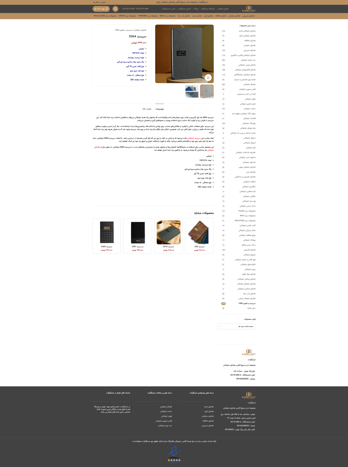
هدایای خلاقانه (250, 40)
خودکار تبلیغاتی (250, 84)
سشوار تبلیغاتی (250, 138)
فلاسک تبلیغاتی (249, 118)
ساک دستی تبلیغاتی (248, 206)
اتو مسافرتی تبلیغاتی (248, 191)
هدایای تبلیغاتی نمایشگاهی (245, 74)
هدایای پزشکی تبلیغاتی (247, 279)
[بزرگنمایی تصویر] (208, 77)
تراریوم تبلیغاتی (250, 254)
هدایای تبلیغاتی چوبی (247, 167)
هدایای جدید (209, 406)
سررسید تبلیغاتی (193, 138)
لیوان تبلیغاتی (250, 99)
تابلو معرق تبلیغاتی (248, 264)
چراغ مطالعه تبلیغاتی (247, 235)
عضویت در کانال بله (99, 2)
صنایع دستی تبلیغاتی (247, 157)
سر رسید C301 (137, 246)
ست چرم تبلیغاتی (165, 425)
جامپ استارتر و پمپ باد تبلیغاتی (243, 133)
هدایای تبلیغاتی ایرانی (247, 298)
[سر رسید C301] (138, 232)
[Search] (115, 9)
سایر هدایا (251, 308)
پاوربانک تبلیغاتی (249, 123)
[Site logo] (248, 9)
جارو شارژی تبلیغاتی (248, 104)
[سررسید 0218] (169, 232)
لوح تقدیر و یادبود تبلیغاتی (245, 259)
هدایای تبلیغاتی (140, 30)
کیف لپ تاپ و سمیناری (246, 94)
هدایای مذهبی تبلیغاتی (246, 288)
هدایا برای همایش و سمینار (245, 79)
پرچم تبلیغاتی (250, 269)
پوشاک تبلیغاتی (249, 240)
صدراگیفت (124, 406)
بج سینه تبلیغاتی (249, 201)
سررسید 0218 (168, 246)
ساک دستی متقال (249, 245)
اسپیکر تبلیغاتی (250, 142)
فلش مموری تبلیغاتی (247, 89)
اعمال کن (249, 333)
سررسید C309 (106, 246)
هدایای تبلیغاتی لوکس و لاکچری (243, 55)
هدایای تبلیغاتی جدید (247, 31)
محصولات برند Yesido (247, 211)
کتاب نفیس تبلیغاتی (248, 225)
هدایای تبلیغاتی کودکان (246, 283)
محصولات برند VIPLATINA (245, 220)
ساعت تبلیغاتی (250, 108)
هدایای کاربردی (250, 249)
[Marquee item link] (115, 15)
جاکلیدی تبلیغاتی (249, 186)
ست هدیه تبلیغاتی (248, 60)
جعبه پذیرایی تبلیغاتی (247, 230)
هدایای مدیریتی (250, 50)
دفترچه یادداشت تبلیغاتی (246, 152)
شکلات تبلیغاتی (249, 181)
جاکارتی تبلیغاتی (249, 196)
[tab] (159, 108)
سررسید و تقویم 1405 (247, 303)
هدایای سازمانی (250, 45)
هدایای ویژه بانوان (249, 274)
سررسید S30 (200, 246)
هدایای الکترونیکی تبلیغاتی (245, 69)
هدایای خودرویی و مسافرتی (245, 176)
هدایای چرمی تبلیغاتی (247, 65)
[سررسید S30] (200, 232)
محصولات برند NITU (248, 215)
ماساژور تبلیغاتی (249, 162)
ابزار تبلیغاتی (251, 147)
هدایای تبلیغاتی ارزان (247, 35)
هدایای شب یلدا (249, 293)
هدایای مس (251, 172)
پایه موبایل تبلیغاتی (248, 128)
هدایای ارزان (209, 411)
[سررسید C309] (107, 232)
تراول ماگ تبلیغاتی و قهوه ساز (244, 113)
